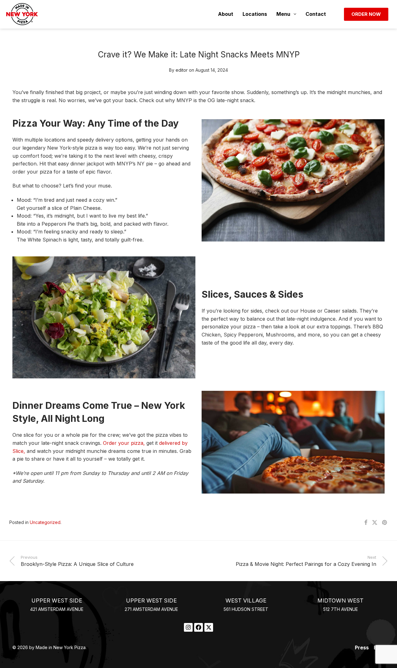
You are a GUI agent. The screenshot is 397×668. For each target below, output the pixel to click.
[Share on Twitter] (374, 523)
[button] (286, 14)
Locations (255, 14)
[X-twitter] (208, 627)
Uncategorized (45, 522)
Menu (283, 14)
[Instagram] (188, 627)
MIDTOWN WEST (340, 600)
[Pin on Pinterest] (385, 523)
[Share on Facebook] (365, 523)
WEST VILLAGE (245, 600)
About (225, 14)
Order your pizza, (124, 443)
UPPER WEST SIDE (56, 600)
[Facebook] (198, 627)
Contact (316, 14)
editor (182, 70)
